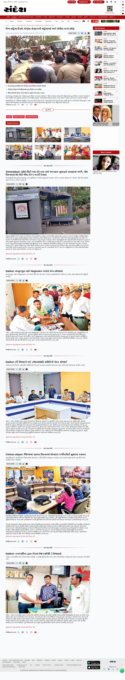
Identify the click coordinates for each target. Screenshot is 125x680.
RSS (31, 665)
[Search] (115, 2)
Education (29, 21)
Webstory (52, 17)
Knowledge (38, 21)
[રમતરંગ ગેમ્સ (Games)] (83, 21)
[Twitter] (123, 8)
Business (60, 17)
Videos (12, 21)
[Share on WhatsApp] (122, 670)
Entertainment (103, 17)
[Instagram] (123, 11)
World (68, 17)
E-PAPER (72, 2)
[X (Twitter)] (85, 33)
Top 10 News (100, 28)
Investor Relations (8, 665)
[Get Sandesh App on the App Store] (94, 667)
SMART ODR (22, 666)
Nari (63, 21)
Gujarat (14, 17)
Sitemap (37, 665)
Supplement (83, 2)
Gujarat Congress (19, 116)
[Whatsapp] (123, 2)
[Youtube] (123, 14)
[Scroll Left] (6, 21)
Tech (56, 21)
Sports (80, 17)
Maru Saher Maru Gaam (25, 17)
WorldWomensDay (31, 116)
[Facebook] (123, 5)
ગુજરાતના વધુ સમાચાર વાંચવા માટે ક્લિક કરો (20, 254)
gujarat (13, 25)
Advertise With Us (22, 665)
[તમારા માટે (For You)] (88, 21)
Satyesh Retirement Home (73, 665)
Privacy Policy (47, 665)
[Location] (111, 2)
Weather (38, 17)
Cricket (73, 17)
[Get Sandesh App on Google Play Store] (94, 662)
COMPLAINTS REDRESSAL (9, 666)
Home (8, 17)
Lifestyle (92, 17)
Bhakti (111, 17)
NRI (68, 21)
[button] (39, 17)
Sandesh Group (58, 665)
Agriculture (48, 21)
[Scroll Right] (80, 21)
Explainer (19, 21)
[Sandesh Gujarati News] (17, 9)
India (45, 17)
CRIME (86, 17)
